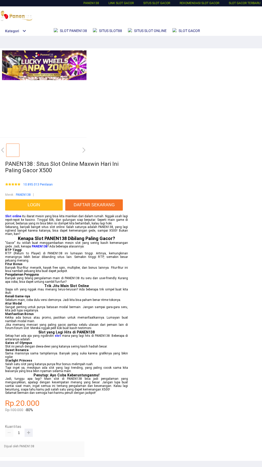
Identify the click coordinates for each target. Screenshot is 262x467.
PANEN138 (91, 3)
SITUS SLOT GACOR (156, 3)
